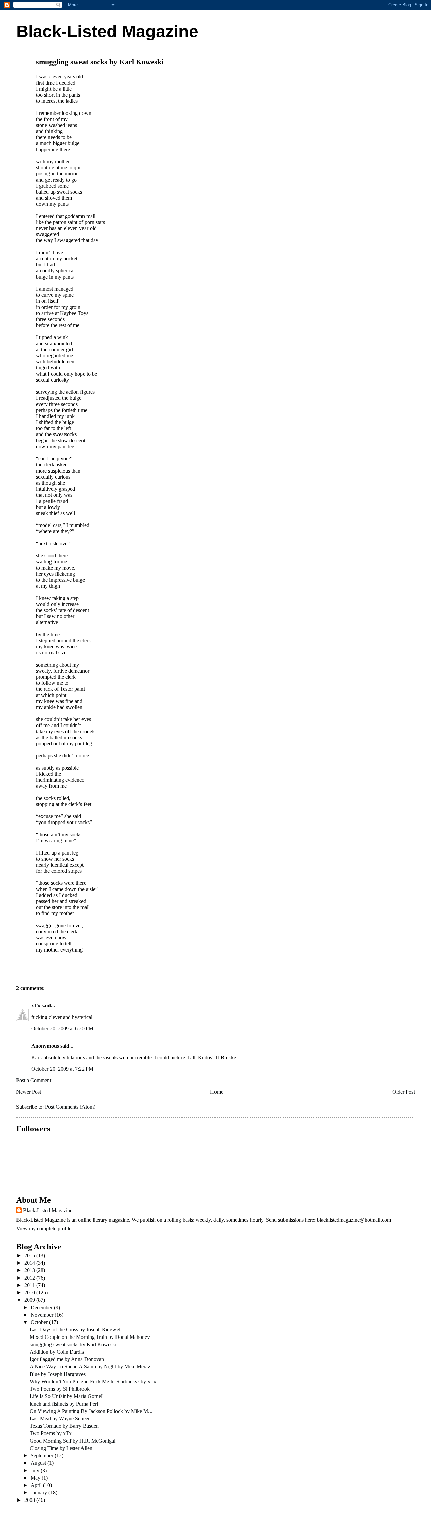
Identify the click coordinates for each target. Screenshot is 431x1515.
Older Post (403, 1092)
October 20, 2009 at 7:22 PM (62, 1069)
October (40, 1322)
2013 (30, 1270)
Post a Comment (33, 1080)
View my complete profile (43, 1228)
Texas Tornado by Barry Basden (64, 1426)
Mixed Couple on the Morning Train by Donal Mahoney (90, 1337)
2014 (30, 1263)
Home (216, 1092)
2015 (30, 1255)
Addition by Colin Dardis (57, 1352)
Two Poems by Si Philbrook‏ (60, 1389)
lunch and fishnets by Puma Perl (64, 1404)
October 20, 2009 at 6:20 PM (62, 1028)
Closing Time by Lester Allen (61, 1448)
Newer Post (28, 1092)
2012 (30, 1278)
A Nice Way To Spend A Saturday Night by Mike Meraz (90, 1366)
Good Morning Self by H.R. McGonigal (72, 1441)
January (39, 1492)
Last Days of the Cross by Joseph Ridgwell (76, 1329)
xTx (35, 1005)
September (43, 1455)
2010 (30, 1292)
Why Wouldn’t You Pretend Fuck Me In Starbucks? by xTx (93, 1381)
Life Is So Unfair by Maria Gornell (67, 1396)
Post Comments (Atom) (70, 1107)
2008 (30, 1500)
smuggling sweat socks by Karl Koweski (73, 1344)
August (39, 1463)
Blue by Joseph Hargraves (58, 1374)
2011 (30, 1285)
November (43, 1315)
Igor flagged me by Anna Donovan (67, 1359)
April (37, 1485)
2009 (30, 1300)
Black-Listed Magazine (107, 31)
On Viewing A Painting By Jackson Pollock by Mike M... (91, 1411)
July (36, 1470)
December (42, 1307)
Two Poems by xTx (51, 1433)
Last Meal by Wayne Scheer (60, 1418)
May (36, 1478)
